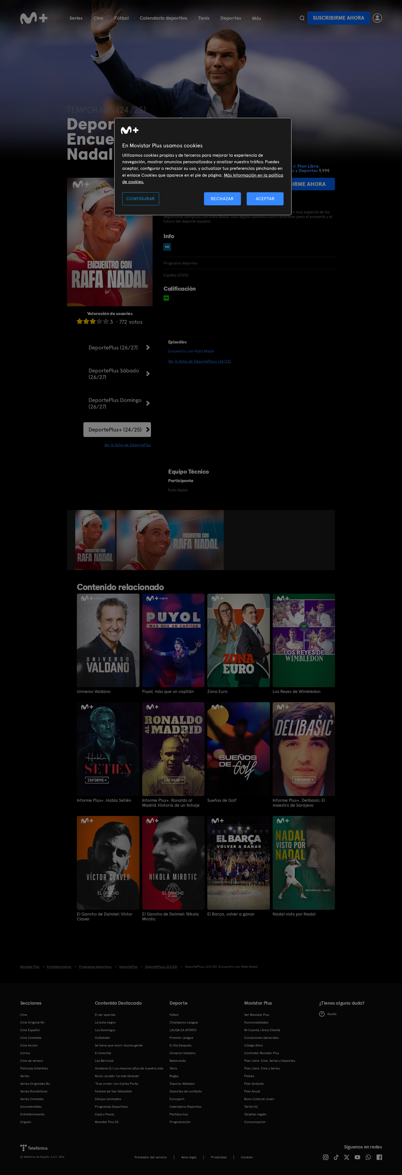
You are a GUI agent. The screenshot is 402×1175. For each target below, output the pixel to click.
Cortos (25, 1053)
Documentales (31, 1107)
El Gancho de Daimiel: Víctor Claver (104, 917)
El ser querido (105, 1015)
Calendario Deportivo (186, 1107)
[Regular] (93, 321)
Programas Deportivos (111, 1107)
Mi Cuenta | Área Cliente (262, 1030)
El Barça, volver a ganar (231, 914)
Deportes (230, 18)
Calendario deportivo (163, 18)
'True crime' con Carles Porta (116, 1084)
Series (76, 18)
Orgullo (25, 1122)
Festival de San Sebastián (113, 1091)
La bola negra (105, 1022)
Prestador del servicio (151, 1157)
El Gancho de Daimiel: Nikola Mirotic (170, 917)
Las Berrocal (104, 1061)
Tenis (203, 18)
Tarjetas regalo (255, 1114)
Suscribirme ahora (338, 18)
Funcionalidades (256, 1022)
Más (256, 18)
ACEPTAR (265, 198)
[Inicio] (34, 18)
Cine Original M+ (32, 1022)
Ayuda (331, 1014)
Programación (180, 1122)
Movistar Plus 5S (106, 1122)
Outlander (102, 1038)
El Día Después (180, 1045)
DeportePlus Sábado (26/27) (114, 373)
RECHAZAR (222, 198)
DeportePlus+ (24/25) (115, 429)
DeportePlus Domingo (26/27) (115, 403)
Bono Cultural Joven (259, 1099)
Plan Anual (252, 1091)
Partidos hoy (179, 1114)
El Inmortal (103, 1053)
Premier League (181, 1038)
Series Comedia (31, 1099)
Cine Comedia (30, 1038)
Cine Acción (29, 1045)
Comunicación (255, 1122)
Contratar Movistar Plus (261, 1053)
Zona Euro (217, 691)
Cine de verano (31, 1061)
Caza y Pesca (104, 1114)
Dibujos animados (108, 1099)
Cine (98, 18)
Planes (249, 1076)
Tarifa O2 (251, 1107)
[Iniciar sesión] (377, 18)
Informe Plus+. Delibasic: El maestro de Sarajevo (299, 803)
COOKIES (247, 1157)
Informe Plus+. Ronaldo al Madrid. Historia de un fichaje (171, 803)
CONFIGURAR (140, 198)
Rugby (174, 1076)
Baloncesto (178, 1061)
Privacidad (218, 1157)
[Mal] (86, 321)
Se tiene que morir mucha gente (119, 1045)
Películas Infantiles (34, 1068)
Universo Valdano (93, 691)
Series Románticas (33, 1091)
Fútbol (121, 18)
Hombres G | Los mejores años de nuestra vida (129, 1068)
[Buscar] (302, 18)
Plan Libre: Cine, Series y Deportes (269, 1061)
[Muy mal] (80, 321)
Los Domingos (105, 1030)
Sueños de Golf (222, 800)
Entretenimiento (32, 1114)
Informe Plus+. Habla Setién (104, 800)
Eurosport (177, 1099)
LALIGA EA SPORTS (183, 1030)
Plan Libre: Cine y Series (262, 1068)
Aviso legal (188, 1157)
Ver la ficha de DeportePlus (127, 445)
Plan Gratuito (254, 1084)
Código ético (253, 1045)
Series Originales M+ (35, 1084)
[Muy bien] (106, 321)
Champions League (184, 1022)
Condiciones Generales (261, 1038)
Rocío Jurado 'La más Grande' (117, 1076)
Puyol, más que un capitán (168, 691)
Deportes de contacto (186, 1091)
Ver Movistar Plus (256, 1015)
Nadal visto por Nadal (294, 914)
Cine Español (30, 1030)
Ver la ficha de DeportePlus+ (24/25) (199, 361)
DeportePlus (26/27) (113, 347)
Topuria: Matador (182, 1084)
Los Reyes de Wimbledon (297, 691)
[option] (95, 540)
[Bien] (99, 321)
